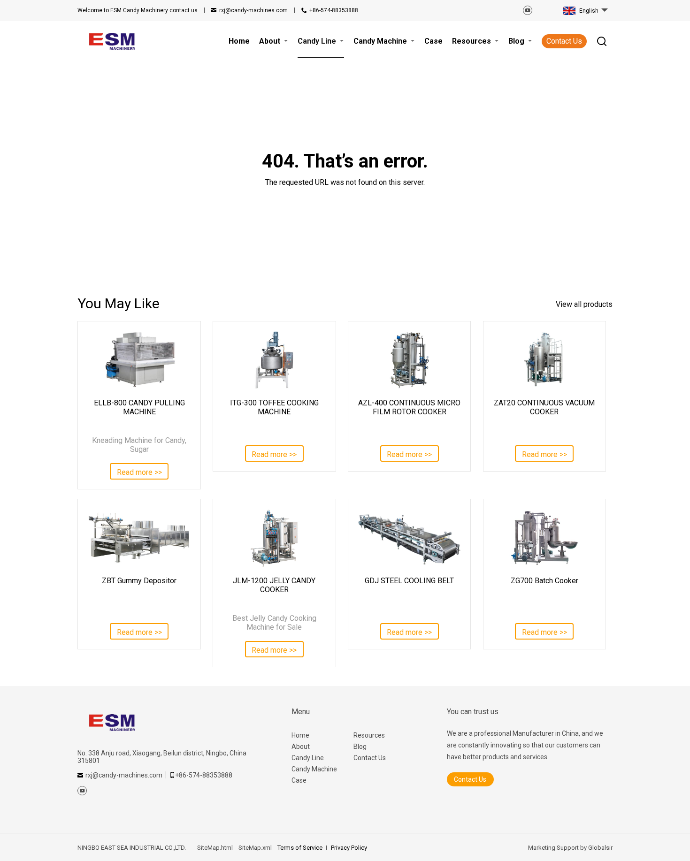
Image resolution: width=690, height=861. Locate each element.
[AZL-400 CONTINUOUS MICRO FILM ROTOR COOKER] (409, 360)
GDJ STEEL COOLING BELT (409, 580)
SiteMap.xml (255, 847)
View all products (584, 304)
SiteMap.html (215, 847)
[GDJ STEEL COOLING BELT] (409, 538)
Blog (360, 746)
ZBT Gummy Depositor (139, 580)
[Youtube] (527, 10)
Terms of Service (299, 847)
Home (300, 735)
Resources (369, 735)
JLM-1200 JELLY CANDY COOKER (274, 585)
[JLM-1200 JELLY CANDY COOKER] (274, 538)
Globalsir (600, 847)
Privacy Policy (349, 847)
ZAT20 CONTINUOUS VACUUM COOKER (544, 407)
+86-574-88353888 (333, 10)
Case (299, 780)
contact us (137, 10)
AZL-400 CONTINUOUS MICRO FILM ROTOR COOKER (409, 407)
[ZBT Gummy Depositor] (139, 538)
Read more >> (139, 472)
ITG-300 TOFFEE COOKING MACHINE (274, 407)
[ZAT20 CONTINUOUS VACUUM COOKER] (544, 360)
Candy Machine (314, 769)
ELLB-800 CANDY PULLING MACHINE (139, 407)
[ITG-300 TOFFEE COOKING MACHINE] (274, 360)
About (300, 746)
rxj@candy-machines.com (253, 10)
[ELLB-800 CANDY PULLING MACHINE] (139, 360)
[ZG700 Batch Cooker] (544, 538)
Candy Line (307, 758)
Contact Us (564, 41)
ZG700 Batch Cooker (544, 580)
